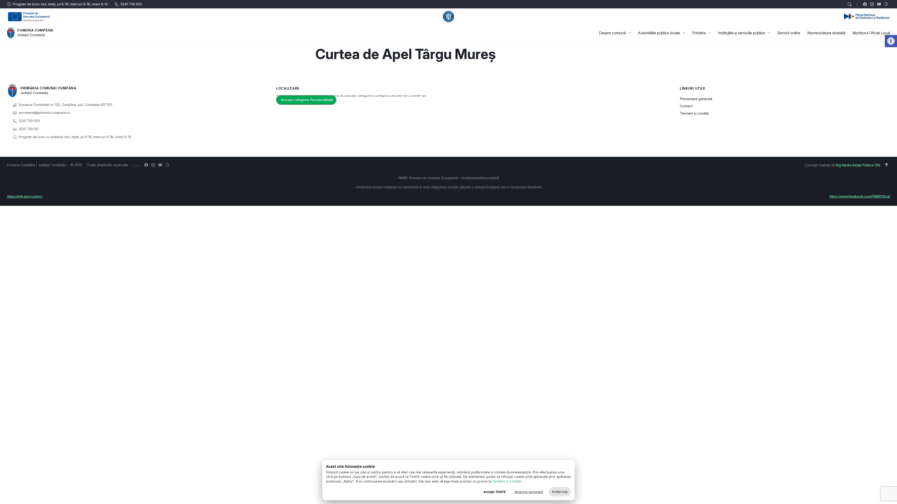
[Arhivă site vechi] (887, 4)
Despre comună (612, 33)
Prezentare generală (696, 99)
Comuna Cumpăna (35, 30)
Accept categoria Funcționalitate (307, 100)
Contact (686, 106)
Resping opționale (529, 492)
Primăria (699, 33)
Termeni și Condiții (507, 481)
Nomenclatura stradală (826, 33)
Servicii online (788, 33)
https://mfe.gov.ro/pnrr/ (25, 196)
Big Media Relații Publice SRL (858, 165)
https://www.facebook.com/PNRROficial (859, 196)
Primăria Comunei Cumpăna (48, 88)
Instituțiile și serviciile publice (741, 33)
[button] (891, 41)
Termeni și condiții (694, 113)
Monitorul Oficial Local (871, 33)
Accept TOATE (495, 492)
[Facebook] (866, 4)
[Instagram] (873, 4)
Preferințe (560, 492)
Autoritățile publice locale (659, 33)
